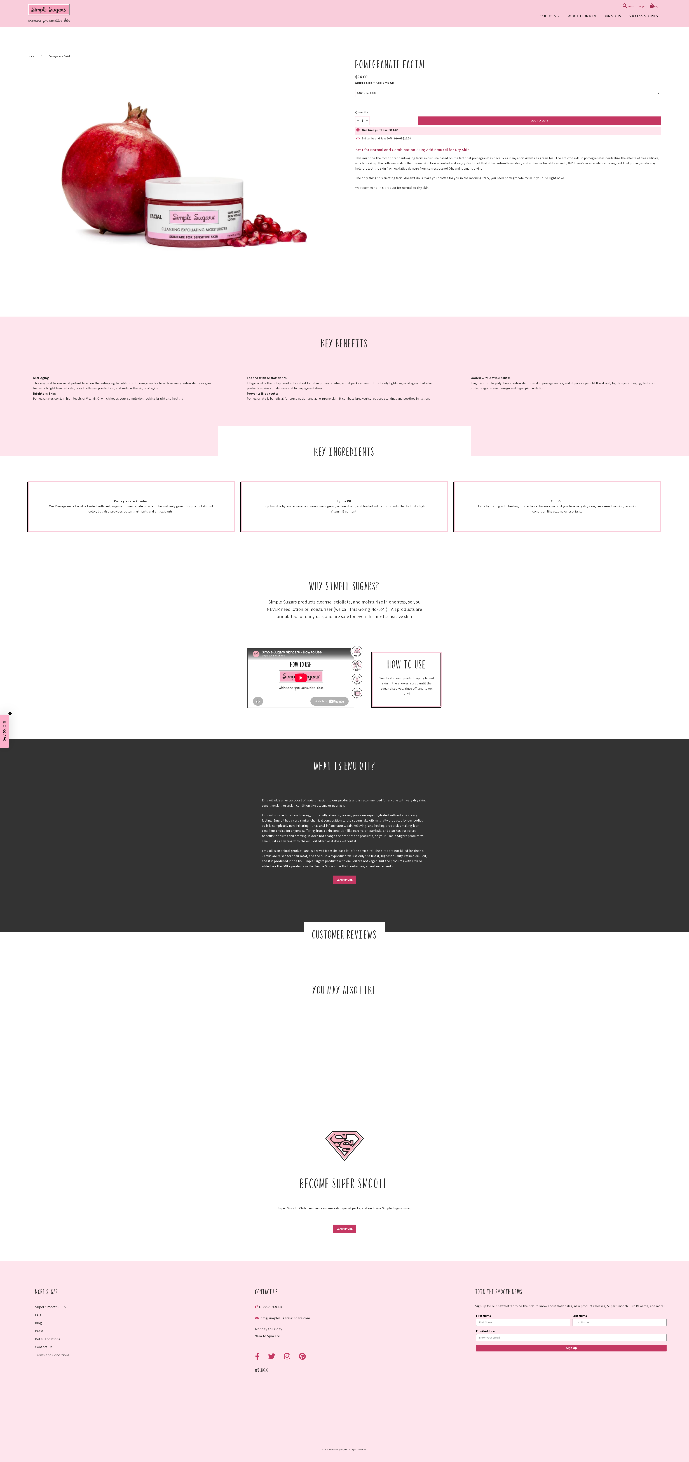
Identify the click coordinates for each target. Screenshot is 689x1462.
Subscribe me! (344, 773)
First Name (316, 742)
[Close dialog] (381, 700)
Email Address (319, 757)
